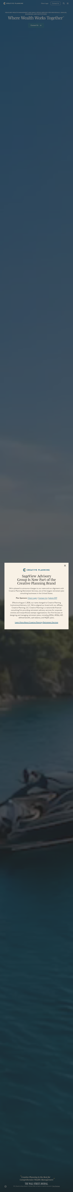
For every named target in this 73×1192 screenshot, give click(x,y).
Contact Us (42, 598)
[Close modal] (65, 565)
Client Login (32, 598)
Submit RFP (52, 598)
